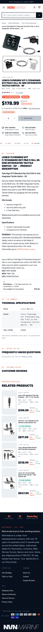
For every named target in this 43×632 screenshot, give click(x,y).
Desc (8, 143)
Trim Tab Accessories (29, 23)
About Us (26, 573)
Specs (17, 143)
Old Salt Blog (7, 573)
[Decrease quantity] (4, 118)
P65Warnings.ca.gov (26, 249)
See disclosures (34, 108)
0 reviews (19, 92)
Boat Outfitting (13, 23)
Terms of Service (8, 598)
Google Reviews (29, 580)
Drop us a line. (27, 357)
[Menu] (4, 7)
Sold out (28, 118)
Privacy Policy (7, 602)
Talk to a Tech (7, 576)
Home (4, 23)
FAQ (26, 143)
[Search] (39, 15)
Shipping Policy (7, 590)
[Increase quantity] (14, 118)
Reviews (35, 143)
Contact (26, 576)
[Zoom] (38, 36)
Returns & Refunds (9, 594)
